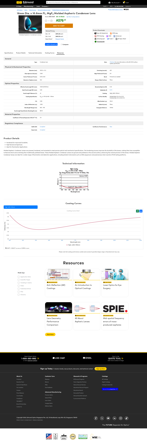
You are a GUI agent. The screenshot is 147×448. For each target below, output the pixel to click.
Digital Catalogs (106, 382)
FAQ (21, 291)
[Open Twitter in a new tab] (102, 419)
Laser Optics (48, 400)
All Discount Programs (79, 379)
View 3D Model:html (102, 33)
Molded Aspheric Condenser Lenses (60, 10)
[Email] (124, 9)
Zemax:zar (118, 36)
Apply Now (109, 389)
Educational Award (78, 390)
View (111, 126)
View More (50, 334)
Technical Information (35, 53)
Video (22, 286)
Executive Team (20, 382)
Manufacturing (28, 6)
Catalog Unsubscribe (107, 384)
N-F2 (111, 90)
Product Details (21, 53)
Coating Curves (49, 53)
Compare (65, 44)
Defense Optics (48, 406)
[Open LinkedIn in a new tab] (114, 419)
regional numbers (32, 360)
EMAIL (89, 357)
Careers (19, 390)
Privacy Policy (20, 420)
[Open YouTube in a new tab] (108, 419)
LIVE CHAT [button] (60, 358)
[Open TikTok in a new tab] (126, 419)
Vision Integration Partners (80, 382)
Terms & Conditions (38, 420)
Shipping (47, 379)
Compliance (19, 398)
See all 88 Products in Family (116, 9)
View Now (58, 290)
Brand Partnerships (21, 404)
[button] (120, 6)
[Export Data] (140, 211)
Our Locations (20, 387)
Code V (111, 39)
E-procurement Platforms (80, 398)
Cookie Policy (28, 420)
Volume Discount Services (80, 384)
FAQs (46, 384)
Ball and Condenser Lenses (44, 10)
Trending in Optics (26, 283)
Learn (38, 6)
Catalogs (105, 379)
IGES (109, 36)
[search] (73, 2)
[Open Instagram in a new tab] (121, 419)
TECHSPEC (20, 401)
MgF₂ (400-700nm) (10, 207)
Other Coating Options (73, 16)
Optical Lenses (32, 10)
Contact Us (127, 6)
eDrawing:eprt (100, 39)
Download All (100, 41)
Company (45, 6)
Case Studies (20, 395)
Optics (25, 10)
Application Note (25, 277)
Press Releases (20, 393)
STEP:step (115, 33)
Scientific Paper (25, 280)
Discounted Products (79, 393)
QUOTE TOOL (114, 358)
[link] (126, 1)
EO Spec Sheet (121, 39)
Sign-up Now (100, 369)
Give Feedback (48, 387)
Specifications (9, 53)
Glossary (23, 294)
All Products (19, 10)
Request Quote (60, 39)
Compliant (42, 126)
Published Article (25, 288)
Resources (60, 53)
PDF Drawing (100, 36)
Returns (47, 382)
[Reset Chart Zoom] (137, 211)
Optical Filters (48, 397)
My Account (115, 3)
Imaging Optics (49, 403)
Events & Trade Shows (22, 384)
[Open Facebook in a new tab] (96, 419)
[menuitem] (21, 6)
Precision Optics (49, 395)
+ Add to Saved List (51, 44)
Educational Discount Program (81, 387)
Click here (112, 62)
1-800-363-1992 (119, 6)
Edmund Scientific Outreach (80, 395)
